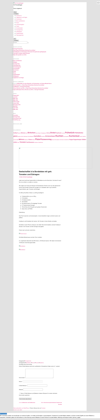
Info (15, 38)
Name (21, 381)
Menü (15, 12)
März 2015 (15, 109)
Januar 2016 (16, 103)
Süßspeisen (19, 31)
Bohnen (23, 133)
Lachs (81, 136)
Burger (39, 133)
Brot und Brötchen (20, 21)
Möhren (21, 139)
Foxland (43, 408)
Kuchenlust (19, 19)
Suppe (71, 139)
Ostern (30, 139)
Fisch (33, 362)
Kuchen (59, 135)
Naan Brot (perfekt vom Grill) (19, 54)
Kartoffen (43, 136)
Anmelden (15, 115)
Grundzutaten (19, 28)
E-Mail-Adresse (23, 385)
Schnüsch (62, 139)
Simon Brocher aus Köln (19, 88)
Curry (48, 133)
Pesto (34, 139)
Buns (37, 133)
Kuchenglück (66, 136)
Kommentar (22, 377)
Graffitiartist (16, 86)
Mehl (17, 139)
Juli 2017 (15, 97)
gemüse (19, 136)
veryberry (36, 142)
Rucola (53, 139)
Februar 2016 (16, 101)
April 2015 (15, 107)
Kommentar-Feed (17, 118)
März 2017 (15, 98)
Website (21, 389)
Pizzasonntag (46, 139)
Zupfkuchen (40, 142)
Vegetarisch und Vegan (21, 17)
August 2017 (16, 95)
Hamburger (25, 136)
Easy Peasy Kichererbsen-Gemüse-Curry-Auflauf (24, 50)
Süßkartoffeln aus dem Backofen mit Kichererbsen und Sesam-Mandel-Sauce (34, 83)
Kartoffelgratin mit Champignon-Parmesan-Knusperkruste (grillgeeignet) (29, 51)
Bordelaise (28, 362)
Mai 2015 (15, 106)
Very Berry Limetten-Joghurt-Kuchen (21, 53)
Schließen (16, 13)
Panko (36, 362)
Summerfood (66, 139)
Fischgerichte (19, 30)
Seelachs (41, 362)
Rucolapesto (57, 139)
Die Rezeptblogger (17, 5)
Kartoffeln (37, 136)
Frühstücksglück (20, 24)
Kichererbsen (50, 136)
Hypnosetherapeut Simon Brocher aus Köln (23, 89)
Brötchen (31, 132)
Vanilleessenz (30, 142)
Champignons (43, 133)
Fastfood (58, 133)
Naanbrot (26, 139)
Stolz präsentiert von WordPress (21, 408)
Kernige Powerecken (18, 48)
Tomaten (23, 142)
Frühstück (69, 132)
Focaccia (63, 133)
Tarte (18, 142)
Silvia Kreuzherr (17, 85)
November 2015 (16, 104)
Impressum (19, 15)
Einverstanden (3, 414)
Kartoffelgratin (31, 136)
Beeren (19, 133)
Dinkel (53, 132)
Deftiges (15, 62)
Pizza (17, 22)
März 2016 (15, 100)
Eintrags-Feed (16, 116)
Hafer (22, 136)
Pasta (17, 26)
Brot (26, 133)
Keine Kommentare (98, 3)
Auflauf (15, 133)
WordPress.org (16, 119)
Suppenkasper (19, 33)
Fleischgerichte (19, 35)
